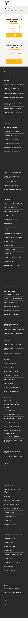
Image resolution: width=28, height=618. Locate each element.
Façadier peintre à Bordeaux (12, 387)
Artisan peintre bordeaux (10, 10)
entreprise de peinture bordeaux (14, 93)
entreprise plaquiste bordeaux (13, 118)
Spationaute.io (7, 402)
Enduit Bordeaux (9, 383)
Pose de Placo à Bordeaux (11, 371)
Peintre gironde (9, 215)
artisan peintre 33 (9, 274)
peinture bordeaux (9, 168)
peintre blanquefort (10, 219)
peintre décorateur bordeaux (13, 143)
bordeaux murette (9, 410)
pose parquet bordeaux (11, 185)
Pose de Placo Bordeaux (11, 375)
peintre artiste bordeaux (11, 135)
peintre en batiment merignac (13, 237)
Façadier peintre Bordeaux (12, 391)
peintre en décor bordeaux (12, 155)
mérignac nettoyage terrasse (12, 605)
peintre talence (9, 261)
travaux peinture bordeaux (12, 294)
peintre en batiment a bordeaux (13, 147)
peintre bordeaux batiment (12, 139)
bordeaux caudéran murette (12, 436)
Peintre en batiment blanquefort (10, 228)
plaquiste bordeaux (10, 181)
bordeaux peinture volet (11, 422)
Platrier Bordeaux (9, 367)
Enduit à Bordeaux (9, 379)
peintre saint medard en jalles (13, 257)
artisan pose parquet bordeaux (13, 211)
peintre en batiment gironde (12, 233)
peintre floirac (8, 245)
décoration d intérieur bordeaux (14, 84)
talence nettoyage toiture (12, 477)
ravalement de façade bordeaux (13, 189)
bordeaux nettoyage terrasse (13, 414)
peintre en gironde (9, 241)
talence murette (9, 468)
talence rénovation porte (12, 489)
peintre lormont (9, 253)
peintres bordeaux (9, 164)
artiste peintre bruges (11, 282)
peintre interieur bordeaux (12, 160)
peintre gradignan (9, 249)
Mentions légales (8, 397)
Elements (20, 10)
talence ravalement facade (12, 485)
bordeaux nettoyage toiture (12, 418)
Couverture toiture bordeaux (13, 203)
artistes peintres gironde (11, 286)
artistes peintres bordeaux (12, 74)
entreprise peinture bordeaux (13, 108)
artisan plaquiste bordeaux (12, 207)
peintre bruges (8, 223)
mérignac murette (9, 601)
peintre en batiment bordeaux (13, 151)
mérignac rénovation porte (12, 596)
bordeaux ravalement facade (12, 426)
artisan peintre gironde (11, 278)
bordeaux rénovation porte (12, 430)
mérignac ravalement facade (12, 592)
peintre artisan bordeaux (11, 131)
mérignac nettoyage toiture (12, 609)
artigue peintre (8, 269)
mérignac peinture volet (11, 588)
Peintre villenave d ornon (12, 265)
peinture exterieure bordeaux (13, 172)
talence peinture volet (11, 481)
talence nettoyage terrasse (12, 473)
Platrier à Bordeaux (10, 363)
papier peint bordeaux (10, 127)
